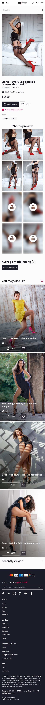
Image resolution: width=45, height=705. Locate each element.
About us (5, 614)
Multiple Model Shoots (10, 655)
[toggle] (3, 3)
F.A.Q (3, 667)
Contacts (5, 671)
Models (4, 607)
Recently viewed (12, 561)
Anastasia (5, 651)
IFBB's (4, 638)
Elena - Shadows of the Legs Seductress (22, 474)
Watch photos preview (14, 110)
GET (39, 587)
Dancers (5, 631)
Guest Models (7, 658)
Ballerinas (5, 627)
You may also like (13, 281)
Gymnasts (6, 635)
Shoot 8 (6, 10)
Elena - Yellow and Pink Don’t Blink (19, 338)
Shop (4, 604)
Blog (3, 611)
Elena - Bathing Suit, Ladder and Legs (21, 543)
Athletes (5, 624)
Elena (14, 118)
